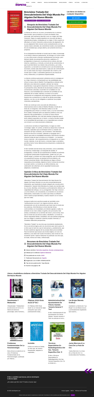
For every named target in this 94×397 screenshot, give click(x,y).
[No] (92, 395)
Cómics (71, 2)
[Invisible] (37, 331)
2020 (42, 255)
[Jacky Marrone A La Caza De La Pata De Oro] (78, 331)
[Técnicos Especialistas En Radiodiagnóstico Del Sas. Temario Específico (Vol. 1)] (57, 331)
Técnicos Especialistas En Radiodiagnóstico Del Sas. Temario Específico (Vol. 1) (56, 347)
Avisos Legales (65, 390)
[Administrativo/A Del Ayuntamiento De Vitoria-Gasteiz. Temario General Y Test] (57, 288)
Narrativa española (30, 20)
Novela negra (63, 2)
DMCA (72, 390)
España (44, 258)
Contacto (29, 6)
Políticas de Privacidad (81, 390)
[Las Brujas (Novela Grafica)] (78, 288)
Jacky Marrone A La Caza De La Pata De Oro (76, 345)
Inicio (27, 2)
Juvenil (33, 2)
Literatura (84, 2)
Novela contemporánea (50, 2)
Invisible (31, 343)
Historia (77, 2)
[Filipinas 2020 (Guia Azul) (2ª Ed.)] (37, 288)
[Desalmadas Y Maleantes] (16, 288)
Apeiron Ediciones (45, 252)
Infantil (40, 2)
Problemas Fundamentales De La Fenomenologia (15, 345)
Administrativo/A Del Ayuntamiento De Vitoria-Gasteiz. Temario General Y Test (56, 304)
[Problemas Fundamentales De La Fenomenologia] (16, 331)
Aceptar (72, 395)
